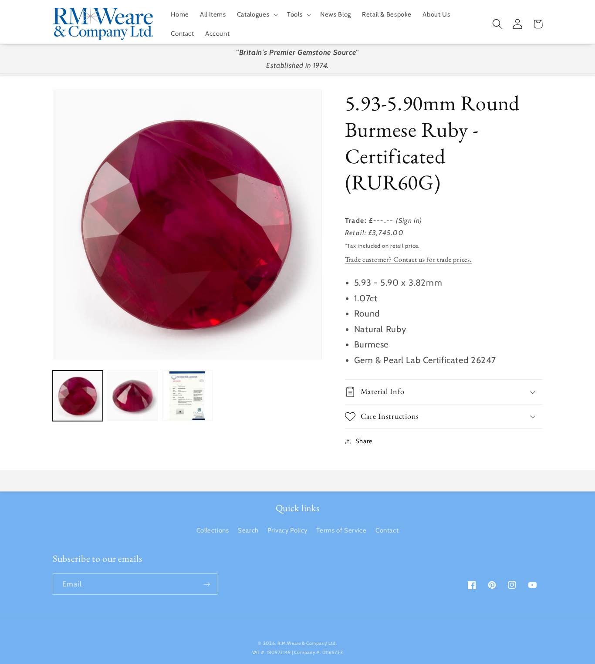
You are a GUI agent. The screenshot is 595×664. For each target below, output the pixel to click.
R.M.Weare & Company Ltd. (307, 643)
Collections (212, 530)
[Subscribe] (207, 584)
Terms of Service (341, 530)
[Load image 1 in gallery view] (78, 396)
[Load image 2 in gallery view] (133, 396)
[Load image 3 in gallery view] (187, 396)
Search (248, 530)
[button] (256, 14)
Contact (387, 530)
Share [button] (364, 441)
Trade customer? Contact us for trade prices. (408, 259)
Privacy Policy (287, 530)
